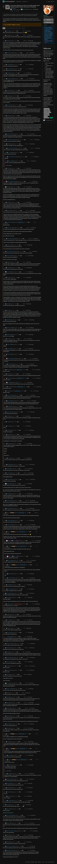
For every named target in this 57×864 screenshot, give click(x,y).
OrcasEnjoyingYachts (10, 1)
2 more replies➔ (9, 165)
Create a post (48, 22)
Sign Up (52, 1)
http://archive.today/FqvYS (8, 812)
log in (10, 24)
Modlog (51, 117)
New (16, 28)
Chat (23, 28)
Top (6, 28)
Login (49, 1)
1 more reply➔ (8, 770)
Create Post (24, 1)
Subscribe (48, 19)
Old (19, 28)
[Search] (46, 1)
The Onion (49, 50)
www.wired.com (13, 8)
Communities (18, 1)
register (13, 24)
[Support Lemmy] (28, 1)
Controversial (11, 28)
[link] (14, 11)
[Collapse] (4, 31)
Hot (4, 28)
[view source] (18, 11)
